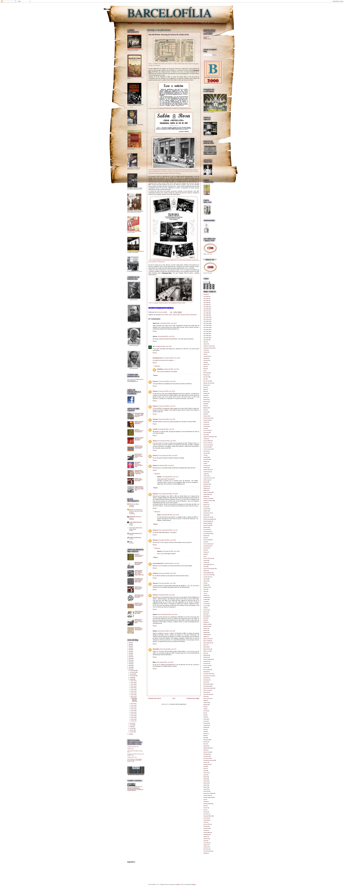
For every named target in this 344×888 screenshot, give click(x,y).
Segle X (205, 774)
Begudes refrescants (208, 383)
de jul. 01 (133, 720)
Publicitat (206, 727)
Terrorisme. (206, 813)
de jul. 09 (133, 710)
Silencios (155, 455)
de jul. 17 (133, 696)
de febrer (132, 730)
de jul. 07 (133, 712)
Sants (205, 766)
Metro (205, 620)
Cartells (205, 438)
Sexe (205, 799)
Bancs (205, 366)
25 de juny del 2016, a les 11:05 (166, 419)
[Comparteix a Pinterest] (181, 312)
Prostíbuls (206, 725)
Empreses (206, 504)
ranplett (178, 884)
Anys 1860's (206, 308)
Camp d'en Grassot (208, 418)
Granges (205, 570)
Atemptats (206, 358)
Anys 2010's (206, 339)
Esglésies (206, 510)
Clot (204, 463)
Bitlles (205, 391)
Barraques (206, 374)
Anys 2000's (206, 337)
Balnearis (206, 364)
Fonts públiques (207, 545)
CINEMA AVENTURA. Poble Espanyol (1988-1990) (139, 422)
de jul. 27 (133, 686)
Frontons (205, 552)
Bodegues (206, 393)
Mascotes (206, 611)
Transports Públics (208, 815)
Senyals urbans (207, 795)
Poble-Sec (206, 702)
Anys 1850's (206, 306)
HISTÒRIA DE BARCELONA (135, 537)
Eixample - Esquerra (208, 500)
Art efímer (206, 352)
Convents (206, 475)
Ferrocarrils (206, 529)
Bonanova (206, 401)
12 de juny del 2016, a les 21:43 (166, 406)
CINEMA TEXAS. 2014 (132, 757)
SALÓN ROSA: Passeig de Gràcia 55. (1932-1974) (139, 628)
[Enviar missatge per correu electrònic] (170, 312)
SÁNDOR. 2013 (130, 748)
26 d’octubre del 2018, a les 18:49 (167, 440)
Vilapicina (206, 844)
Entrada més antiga (193, 698)
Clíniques (206, 461)
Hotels (205, 589)
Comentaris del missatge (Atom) (177, 704)
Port (204, 708)
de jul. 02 (133, 719)
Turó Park (206, 826)
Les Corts (206, 605)
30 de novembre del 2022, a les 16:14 (167, 614)
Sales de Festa (207, 752)
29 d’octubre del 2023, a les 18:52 (171, 551)
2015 (130, 661)
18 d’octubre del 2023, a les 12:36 (170, 514)
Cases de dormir (207, 442)
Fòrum (205, 550)
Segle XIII (206, 778)
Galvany (205, 560)
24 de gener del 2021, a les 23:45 (167, 540)
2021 (130, 651)
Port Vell (205, 710)
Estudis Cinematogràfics (209, 519)
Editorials (206, 496)
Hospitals (206, 585)
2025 (130, 644)
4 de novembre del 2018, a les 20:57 (167, 455)
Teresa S (155, 440)
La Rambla (206, 597)
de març (132, 728)
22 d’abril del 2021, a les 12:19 (171, 563)
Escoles (205, 506)
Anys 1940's (206, 325)
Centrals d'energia (208, 444)
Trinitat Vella (206, 820)
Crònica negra (207, 479)
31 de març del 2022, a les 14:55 (166, 583)
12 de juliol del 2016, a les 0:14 (166, 429)
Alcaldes (205, 294)
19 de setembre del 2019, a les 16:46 (168, 493)
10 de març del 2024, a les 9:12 (168, 649)
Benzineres (206, 385)
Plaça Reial (206, 692)
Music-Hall (206, 646)
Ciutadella (206, 457)
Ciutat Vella (206, 459)
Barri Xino (206, 376)
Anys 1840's (206, 304)
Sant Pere (206, 762)
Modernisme (206, 626)
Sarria (205, 768)
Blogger (193, 884)
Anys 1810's (206, 298)
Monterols (206, 630)
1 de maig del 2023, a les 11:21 (170, 476)
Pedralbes (206, 677)
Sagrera (205, 750)
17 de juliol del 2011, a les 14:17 (168, 323)
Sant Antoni (206, 756)
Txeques (205, 830)
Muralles (205, 636)
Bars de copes (207, 380)
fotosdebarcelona (157, 358)
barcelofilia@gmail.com (132, 381)
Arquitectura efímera (208, 345)
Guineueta (206, 580)
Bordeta (205, 403)
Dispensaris (206, 486)
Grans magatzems (208, 572)
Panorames (206, 663)
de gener (132, 731)
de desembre (133, 670)
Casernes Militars (207, 440)
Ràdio (205, 735)
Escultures (206, 508)
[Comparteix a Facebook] (179, 312)
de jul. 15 (133, 703)
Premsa (205, 719)
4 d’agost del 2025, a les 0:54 (171, 369)
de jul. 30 (133, 682)
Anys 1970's (206, 331)
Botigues (205, 407)
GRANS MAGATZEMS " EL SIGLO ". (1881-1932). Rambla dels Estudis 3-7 (139, 415)
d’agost (131, 677)
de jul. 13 (133, 706)
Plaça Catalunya (207, 684)
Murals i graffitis (207, 640)
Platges (205, 700)
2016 (130, 660)
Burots (205, 409)
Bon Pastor (206, 399)
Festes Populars (207, 531)
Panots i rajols (207, 665)
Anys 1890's (206, 315)
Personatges (206, 679)
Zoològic (205, 853)
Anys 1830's (206, 302)
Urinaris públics (207, 832)
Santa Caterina (207, 764)
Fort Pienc (206, 547)
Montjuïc (205, 632)
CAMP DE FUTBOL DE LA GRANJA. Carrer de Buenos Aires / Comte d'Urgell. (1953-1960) (139, 572)
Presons (205, 721)
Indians (205, 591)
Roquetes (206, 745)
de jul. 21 (133, 691)
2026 (130, 642)
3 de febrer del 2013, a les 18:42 (163, 346)
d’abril (131, 726)
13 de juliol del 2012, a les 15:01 (166, 336)
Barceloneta (206, 372)
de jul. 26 (133, 687)
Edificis (205, 490)
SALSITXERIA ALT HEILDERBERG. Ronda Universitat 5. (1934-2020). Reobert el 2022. (134, 760)
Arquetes (205, 343)
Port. (205, 712)
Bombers (205, 397)
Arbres (205, 341)
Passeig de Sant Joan (208, 675)
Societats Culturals (208, 803)
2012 (130, 667)
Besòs (205, 387)
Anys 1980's (206, 333)
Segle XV (206, 785)
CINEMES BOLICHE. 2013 (132, 746)
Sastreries (206, 772)
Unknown (155, 381)
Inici (174, 698)
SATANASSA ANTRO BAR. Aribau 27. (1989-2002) (139, 438)
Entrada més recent (154, 698)
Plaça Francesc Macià (208, 688)
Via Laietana (206, 842)
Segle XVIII (206, 791)
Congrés (205, 473)
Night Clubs (206, 655)
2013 (130, 665)
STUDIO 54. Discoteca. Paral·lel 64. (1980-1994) (139, 430)
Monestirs (206, 628)
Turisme (205, 822)
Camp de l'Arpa (207, 420)
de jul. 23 (133, 689)
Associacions (207, 356)
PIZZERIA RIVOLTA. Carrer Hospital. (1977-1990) (139, 612)
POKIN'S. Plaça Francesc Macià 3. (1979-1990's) (139, 479)
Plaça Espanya (207, 686)
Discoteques (206, 484)
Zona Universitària (208, 851)
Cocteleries (206, 465)
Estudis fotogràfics (208, 521)
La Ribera (206, 599)
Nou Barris (206, 657)
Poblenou (206, 704)
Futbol (205, 554)
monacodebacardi (158, 563)
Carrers (205, 434)
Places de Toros (207, 698)
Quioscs (205, 733)
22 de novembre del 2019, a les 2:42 (167, 530)
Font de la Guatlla (207, 539)
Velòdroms (206, 838)
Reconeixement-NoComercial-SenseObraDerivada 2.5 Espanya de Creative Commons (135, 789)
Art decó (205, 350)
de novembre (133, 672)
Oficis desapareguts (208, 659)
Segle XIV (206, 780)
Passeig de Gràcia (185, 314)
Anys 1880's (206, 312)
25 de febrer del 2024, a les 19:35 (166, 631)
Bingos (205, 389)
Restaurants (193, 314)
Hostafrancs (206, 587)
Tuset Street (206, 828)
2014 (130, 663)
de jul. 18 (133, 694)
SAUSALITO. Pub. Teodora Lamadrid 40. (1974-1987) (139, 447)
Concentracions (207, 471)
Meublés (205, 622)
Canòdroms (206, 426)
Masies (205, 613)
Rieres (205, 743)
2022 (130, 649)
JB (153, 346)
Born (205, 405)
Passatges (206, 671)
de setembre (133, 675)
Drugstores (206, 488)
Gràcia (205, 566)
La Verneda (206, 603)
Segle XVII (206, 789)
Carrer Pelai (206, 432)
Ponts (205, 706)
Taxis (205, 809)
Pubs (205, 729)
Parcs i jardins (207, 669)
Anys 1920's (206, 321)
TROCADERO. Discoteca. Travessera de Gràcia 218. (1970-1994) (139, 464)
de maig (132, 724)
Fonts (205, 541)
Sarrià (205, 770)
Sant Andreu (206, 754)
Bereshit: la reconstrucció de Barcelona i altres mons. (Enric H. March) (136, 511)
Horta (205, 583)
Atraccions (206, 360)
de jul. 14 (133, 705)
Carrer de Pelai (207, 430)
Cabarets (205, 411)
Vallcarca (206, 836)
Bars (205, 378)
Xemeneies (206, 846)
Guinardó (206, 578)
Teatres (205, 811)
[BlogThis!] (176, 312)
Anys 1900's (206, 317)
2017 (130, 658)
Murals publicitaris (208, 642)
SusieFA (155, 429)
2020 (130, 653)
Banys (205, 368)
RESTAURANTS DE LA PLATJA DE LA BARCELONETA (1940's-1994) (139, 580)
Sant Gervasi (206, 758)
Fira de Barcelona (207, 533)
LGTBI (205, 607)
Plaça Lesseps (207, 690)
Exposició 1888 (207, 523)
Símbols (205, 801)
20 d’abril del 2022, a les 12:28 (166, 595)
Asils (205, 354)
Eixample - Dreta (207, 498)
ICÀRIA (130, 541)
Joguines (206, 595)
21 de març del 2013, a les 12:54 (171, 358)
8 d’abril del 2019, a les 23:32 (166, 465)
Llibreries (206, 609)
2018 (130, 656)
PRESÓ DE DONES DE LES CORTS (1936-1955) (139, 563)
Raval (205, 737)
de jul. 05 (133, 713)
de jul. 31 (133, 680)
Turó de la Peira (207, 824)
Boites (205, 395)
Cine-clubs (206, 451)
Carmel (205, 428)
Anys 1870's (206, 310)
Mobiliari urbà (207, 624)
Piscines (205, 681)
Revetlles (206, 741)
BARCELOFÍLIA (169, 12)
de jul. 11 (133, 708)
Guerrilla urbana (207, 576)
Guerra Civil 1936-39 (208, 574)
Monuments (206, 634)
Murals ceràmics (207, 638)
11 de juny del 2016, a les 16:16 (166, 391)
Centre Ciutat (176, 314)
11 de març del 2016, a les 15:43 (166, 381)
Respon (155, 331)
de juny (131, 723)
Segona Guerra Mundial (209, 793)
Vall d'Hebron (206, 834)
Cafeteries (206, 416)
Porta (205, 714)
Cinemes (205, 453)
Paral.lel (205, 667)
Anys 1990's (206, 335)
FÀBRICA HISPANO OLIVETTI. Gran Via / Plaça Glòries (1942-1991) (139, 488)
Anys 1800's (206, 296)
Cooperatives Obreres (208, 477)
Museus (205, 644)
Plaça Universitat (207, 694)
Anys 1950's (206, 327)
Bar (204, 370)
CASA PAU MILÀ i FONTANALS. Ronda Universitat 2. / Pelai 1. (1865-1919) (139, 472)
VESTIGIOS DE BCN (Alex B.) (135, 533)
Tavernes (206, 807)
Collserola (206, 467)
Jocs (205, 593)
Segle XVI (206, 787)
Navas (205, 653)
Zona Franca (206, 848)
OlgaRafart (160, 369)
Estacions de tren (207, 517)
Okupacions (206, 661)
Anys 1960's (206, 329)
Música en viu (207, 651)
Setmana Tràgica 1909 (208, 797)
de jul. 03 (133, 717)
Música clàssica (207, 648)
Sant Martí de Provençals (209, 760)
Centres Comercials (208, 449)
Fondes (205, 537)
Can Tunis (206, 424)
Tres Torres (206, 818)
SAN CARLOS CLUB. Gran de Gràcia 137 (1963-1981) (139, 596)
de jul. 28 (133, 684)
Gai (204, 556)
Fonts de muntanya (208, 543)
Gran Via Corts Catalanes (209, 568)
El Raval (205, 502)
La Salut (205, 601)
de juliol (132, 679)
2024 (130, 646)
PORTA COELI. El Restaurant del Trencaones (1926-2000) (139, 456)
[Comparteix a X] (177, 312)
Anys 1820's (206, 300)
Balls (205, 362)
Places (205, 696)
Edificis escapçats (208, 492)
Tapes (205, 805)
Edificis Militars (207, 494)
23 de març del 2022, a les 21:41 (167, 573)
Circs (205, 455)
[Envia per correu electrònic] (174, 312)
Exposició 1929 (207, 525)
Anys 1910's (206, 319)
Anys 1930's (165, 314)
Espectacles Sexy (208, 512)
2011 (130, 668)
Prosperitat (206, 723)
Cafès (170, 314)
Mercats (205, 618)
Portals (205, 717)
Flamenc (205, 535)
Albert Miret (156, 649)
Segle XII (205, 776)
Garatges (206, 562)
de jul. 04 (133, 715)
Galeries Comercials (208, 558)
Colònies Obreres (207, 469)
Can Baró (206, 422)
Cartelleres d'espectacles (209, 436)
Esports (205, 514)
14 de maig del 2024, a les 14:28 (164, 662)
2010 (130, 734)
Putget (205, 731)
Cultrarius (155, 573)
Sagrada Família (207, 747)
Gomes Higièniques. (208, 564)
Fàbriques (206, 527)
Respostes (157, 366)
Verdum (205, 840)
